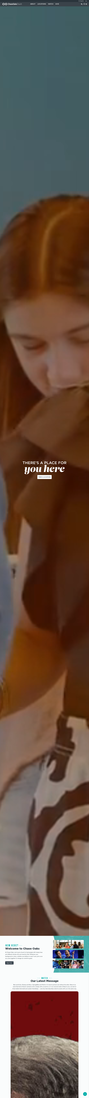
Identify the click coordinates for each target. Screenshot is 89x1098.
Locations (41, 4)
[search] (81, 4)
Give (57, 4)
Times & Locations (44, 477)
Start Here (9, 963)
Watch (50, 4)
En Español (81, 1)
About (32, 4)
